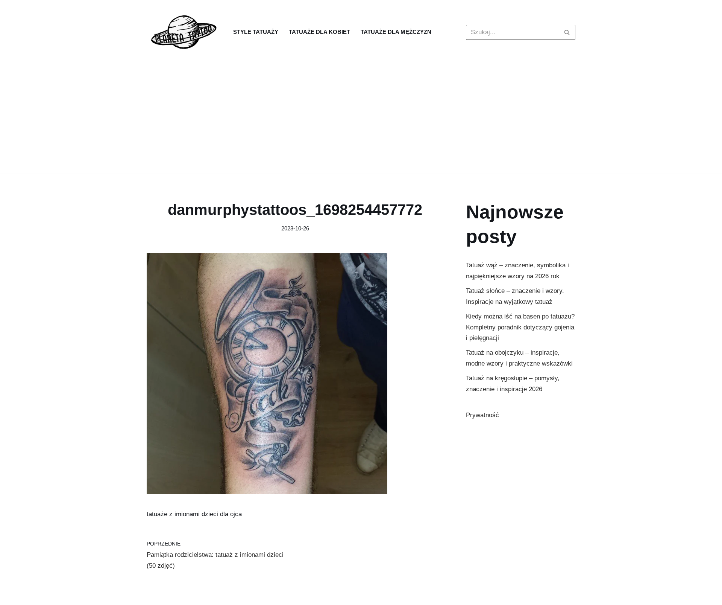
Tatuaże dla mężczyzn (396, 32)
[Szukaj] (566, 32)
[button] (567, 32)
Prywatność (482, 415)
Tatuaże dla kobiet (319, 32)
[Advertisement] (361, 121)
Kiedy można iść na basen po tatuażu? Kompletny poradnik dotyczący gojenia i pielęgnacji (520, 327)
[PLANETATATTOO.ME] (184, 32)
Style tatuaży (255, 32)
